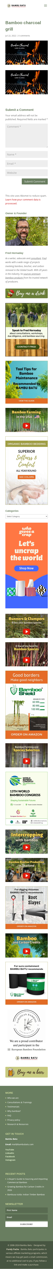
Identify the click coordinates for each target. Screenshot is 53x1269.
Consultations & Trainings (19, 1102)
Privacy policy (13, 1120)
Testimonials (13, 1106)
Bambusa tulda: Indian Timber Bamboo (26, 1194)
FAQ (9, 1115)
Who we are (13, 1098)
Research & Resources (17, 1124)
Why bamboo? (14, 1111)
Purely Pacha (12, 1249)
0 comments (24, 35)
